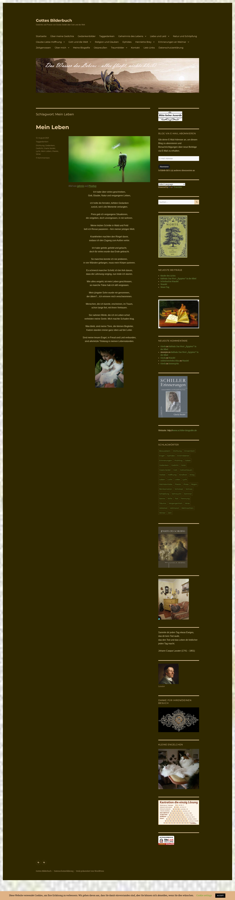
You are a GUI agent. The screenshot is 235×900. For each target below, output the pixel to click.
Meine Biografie (81, 47)
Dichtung (40, 145)
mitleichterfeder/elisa (169, 361)
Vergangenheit (175, 503)
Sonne (162, 498)
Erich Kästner (183, 456)
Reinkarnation (165, 489)
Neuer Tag (164, 287)
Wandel (163, 284)
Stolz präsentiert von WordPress (90, 871)
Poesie (55, 151)
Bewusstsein (164, 451)
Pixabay (92, 186)
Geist (183, 465)
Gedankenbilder (86, 36)
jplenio (80, 186)
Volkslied (163, 508)
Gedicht (39, 148)
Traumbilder (117, 47)
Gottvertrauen (186, 470)
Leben (162, 479)
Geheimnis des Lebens (130, 36)
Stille (170, 498)
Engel (162, 456)
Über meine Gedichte (62, 36)
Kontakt (135, 47)
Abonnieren (164, 167)
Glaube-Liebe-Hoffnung (49, 42)
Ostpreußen (100, 47)
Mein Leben (52, 127)
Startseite (41, 36)
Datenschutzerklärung (171, 47)
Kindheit (183, 475)
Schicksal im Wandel (169, 281)
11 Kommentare (43, 158)
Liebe (177, 479)
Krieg (192, 475)
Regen (194, 484)
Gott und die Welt (78, 42)
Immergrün (174, 363)
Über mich (60, 47)
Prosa (186, 484)
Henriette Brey (143, 42)
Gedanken (50, 145)
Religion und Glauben (107, 42)
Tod (176, 498)
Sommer (188, 494)
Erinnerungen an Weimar (172, 42)
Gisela (163, 346)
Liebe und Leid (158, 36)
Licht (170, 479)
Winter (162, 513)
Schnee (189, 489)
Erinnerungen (165, 460)
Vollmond (174, 508)
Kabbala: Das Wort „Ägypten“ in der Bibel (178, 278)
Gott (175, 470)
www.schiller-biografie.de (184, 430)
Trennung (185, 498)
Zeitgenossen (43, 47)
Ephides (127, 42)
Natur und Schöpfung (185, 36)
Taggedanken (107, 36)
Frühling (178, 460)
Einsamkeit (189, 451)
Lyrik (38, 151)
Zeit (169, 513)
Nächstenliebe (165, 484)
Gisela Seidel (49, 148)
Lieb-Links (149, 47)
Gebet (188, 460)
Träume (162, 503)
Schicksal (179, 489)
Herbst (162, 475)
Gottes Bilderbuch (54, 20)
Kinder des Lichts (168, 276)
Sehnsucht (176, 494)
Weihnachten (187, 508)
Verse (38, 154)
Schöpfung (164, 494)
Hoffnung (172, 475)
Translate (178, 187)
